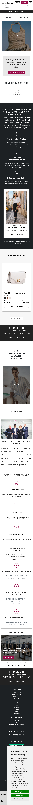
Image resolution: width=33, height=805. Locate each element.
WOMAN (16, 707)
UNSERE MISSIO (16, 695)
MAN (16, 706)
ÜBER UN (16, 698)
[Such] (27, 7)
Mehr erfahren (8, 657)
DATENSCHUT (16, 726)
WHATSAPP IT (17, 741)
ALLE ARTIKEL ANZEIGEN (16, 665)
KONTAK (16, 720)
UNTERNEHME (16, 693)
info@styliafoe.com (18, 735)
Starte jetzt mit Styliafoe (16, 72)
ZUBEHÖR (16, 713)
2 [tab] (10, 662)
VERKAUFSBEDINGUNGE (16, 724)
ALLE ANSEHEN (15, 318)
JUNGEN (16, 709)
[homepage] (9, 3)
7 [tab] (23, 662)
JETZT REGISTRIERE (15, 337)
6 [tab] (20, 662)
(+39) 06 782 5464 (18, 731)
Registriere (25, 2)
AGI (16, 711)
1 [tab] (7, 662)
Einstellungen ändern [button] (20, 799)
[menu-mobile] (3, 2)
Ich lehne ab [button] (19, 795)
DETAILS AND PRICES (16, 235)
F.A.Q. (16, 722)
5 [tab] (18, 662)
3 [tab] (13, 662)
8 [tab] (25, 662)
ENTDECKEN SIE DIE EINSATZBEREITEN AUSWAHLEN (17, 242)
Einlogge (17, 2)
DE (30, 2)
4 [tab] (15, 662)
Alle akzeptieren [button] (19, 792)
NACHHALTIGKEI (17, 696)
